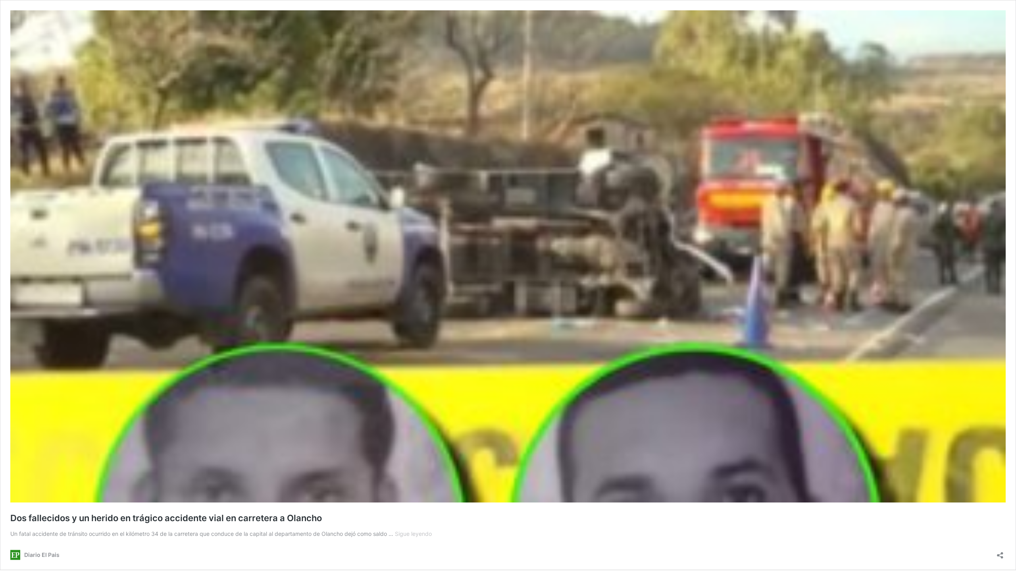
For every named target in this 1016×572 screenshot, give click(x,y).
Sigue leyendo (413, 533)
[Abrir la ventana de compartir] (1000, 553)
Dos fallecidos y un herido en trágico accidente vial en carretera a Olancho (166, 518)
